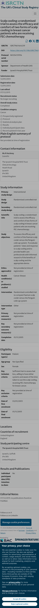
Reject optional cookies (19, 604)
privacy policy (14, 582)
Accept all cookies (19, 599)
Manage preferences (10, 591)
